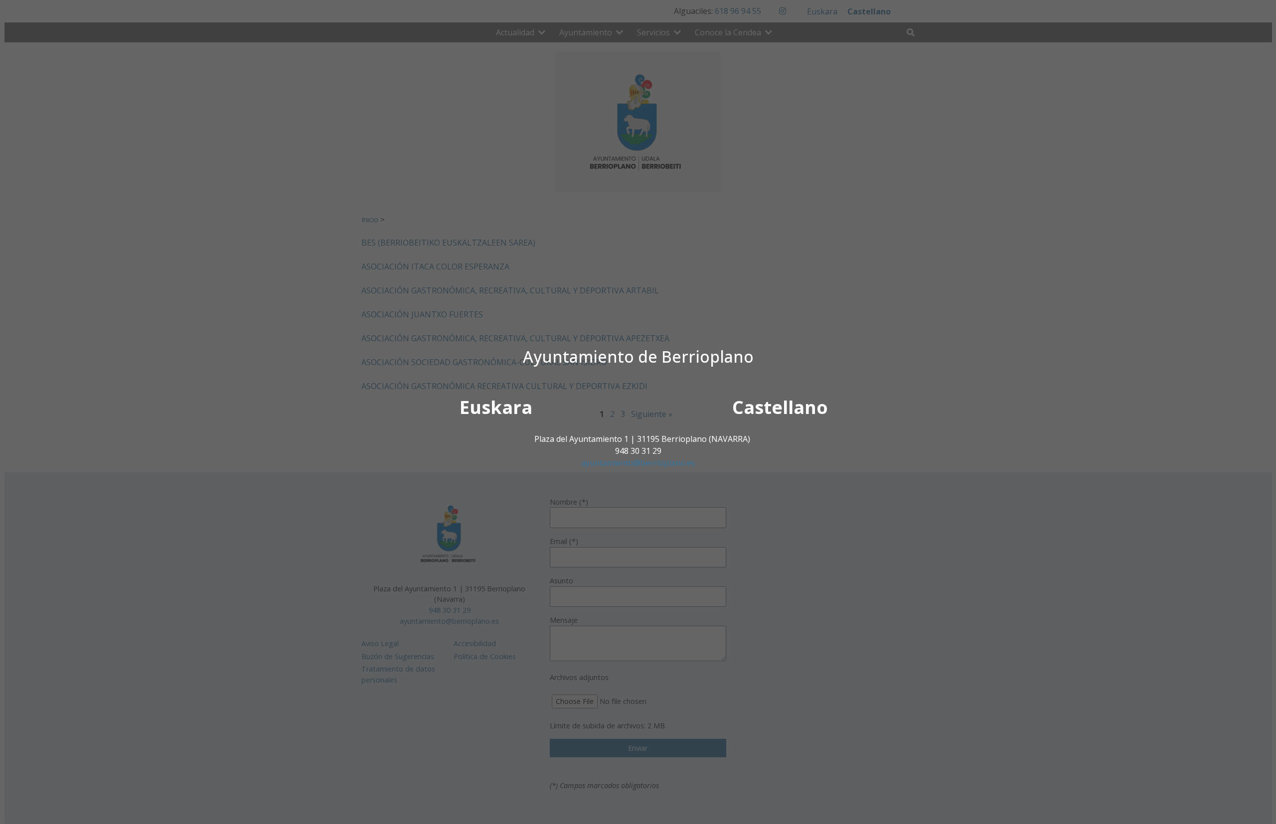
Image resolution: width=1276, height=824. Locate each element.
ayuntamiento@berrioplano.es (638, 462)
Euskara (496, 407)
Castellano (780, 407)
